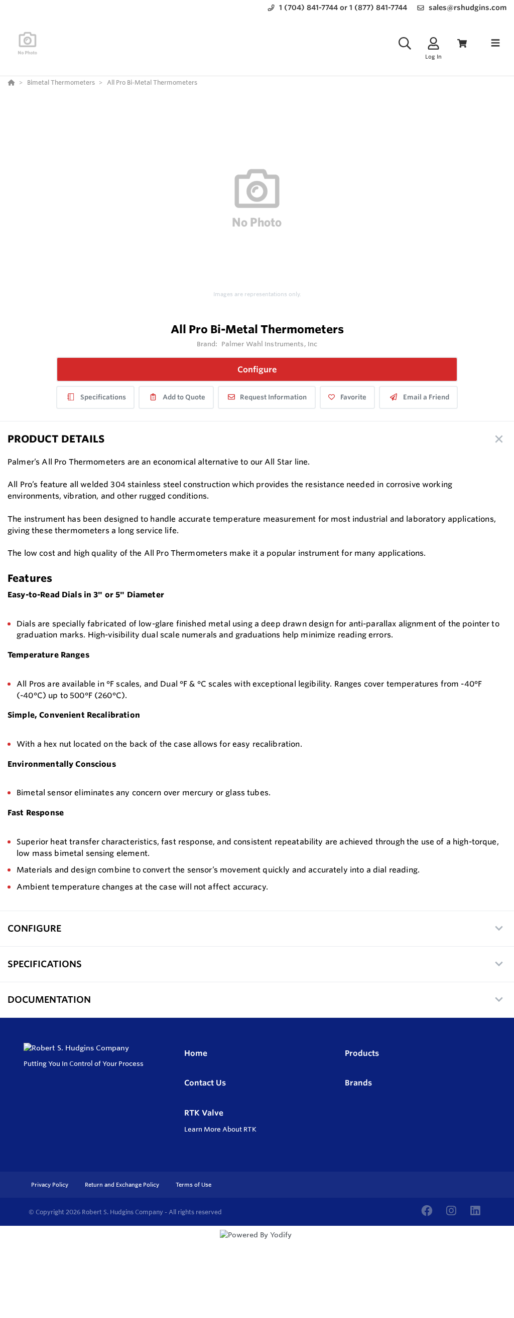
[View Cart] (462, 43)
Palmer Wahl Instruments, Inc (269, 344)
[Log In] (433, 43)
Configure (257, 369)
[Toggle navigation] (495, 43)
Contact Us (205, 1082)
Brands (358, 1082)
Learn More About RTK (220, 1129)
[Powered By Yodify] (257, 1244)
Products (362, 1053)
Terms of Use (193, 1184)
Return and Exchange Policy (123, 1184)
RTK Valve (203, 1113)
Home (195, 1053)
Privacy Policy (50, 1184)
